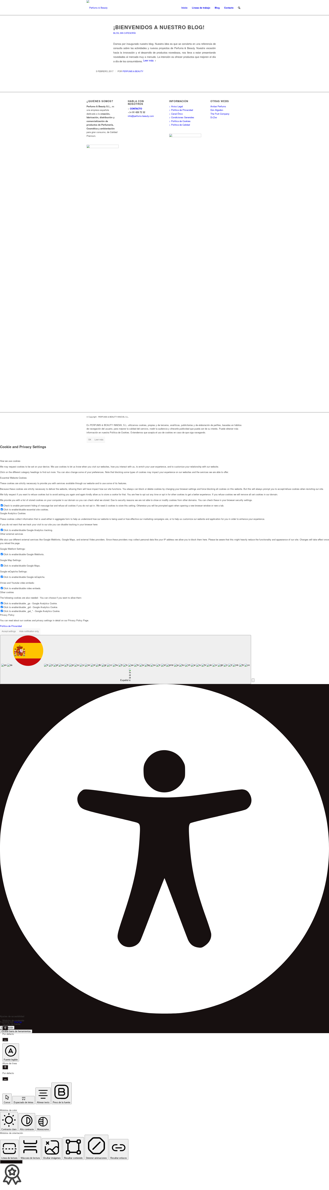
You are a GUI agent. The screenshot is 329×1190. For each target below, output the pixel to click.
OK (89, 439)
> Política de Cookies (180, 121)
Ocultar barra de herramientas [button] (16, 1031)
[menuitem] (184, 7)
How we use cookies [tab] (10, 461)
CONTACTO (136, 108)
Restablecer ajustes (11, 1161)
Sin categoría (128, 32)
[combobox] (125, 659)
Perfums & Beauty (133, 71)
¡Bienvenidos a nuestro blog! (159, 27)
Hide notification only (29, 631)
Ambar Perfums (218, 106)
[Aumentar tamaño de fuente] (5, 1028)
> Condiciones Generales (181, 117)
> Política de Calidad (179, 124)
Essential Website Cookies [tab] (13, 477)
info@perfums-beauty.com (141, 116)
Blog (116, 32)
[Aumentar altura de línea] (5, 1067)
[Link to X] (234, 416)
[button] (253, 680)
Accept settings (9, 631)
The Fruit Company (219, 113)
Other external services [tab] (11, 533)
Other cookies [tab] (7, 592)
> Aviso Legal (176, 106)
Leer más (148, 60)
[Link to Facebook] (229, 416)
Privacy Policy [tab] (7, 614)
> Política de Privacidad (181, 110)
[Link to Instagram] (239, 416)
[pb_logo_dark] (97, 7)
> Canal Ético (176, 113)
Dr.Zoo (213, 117)
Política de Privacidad (11, 626)
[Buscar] (239, 7)
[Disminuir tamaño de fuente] (5, 1039)
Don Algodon (216, 110)
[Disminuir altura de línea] (5, 1079)
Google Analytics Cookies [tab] (13, 513)
